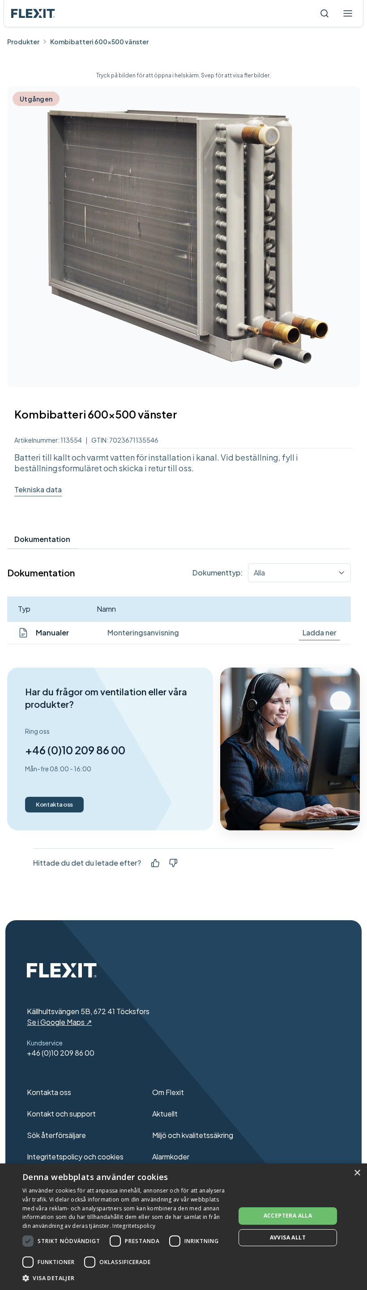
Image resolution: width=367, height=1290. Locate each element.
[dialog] (183, 1226)
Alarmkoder (170, 1156)
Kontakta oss (54, 804)
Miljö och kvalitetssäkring (192, 1135)
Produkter (23, 42)
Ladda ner (320, 632)
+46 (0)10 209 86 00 (75, 750)
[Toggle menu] (348, 13)
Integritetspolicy (133, 1226)
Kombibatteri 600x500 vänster (99, 42)
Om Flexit (168, 1092)
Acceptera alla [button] (288, 1215)
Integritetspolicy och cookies (75, 1156)
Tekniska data (38, 489)
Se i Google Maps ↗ (59, 1022)
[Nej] (173, 863)
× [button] (357, 1173)
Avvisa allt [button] (288, 1237)
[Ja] (155, 863)
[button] (125, 1278)
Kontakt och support (61, 1113)
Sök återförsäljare (56, 1135)
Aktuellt (165, 1113)
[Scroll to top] (33, 13)
